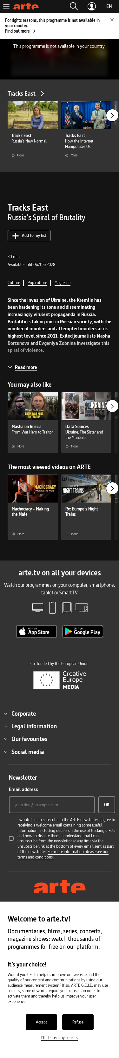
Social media (27, 752)
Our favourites (29, 739)
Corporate (23, 713)
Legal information (34, 726)
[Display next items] (112, 115)
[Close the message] (112, 20)
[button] (74, 6)
